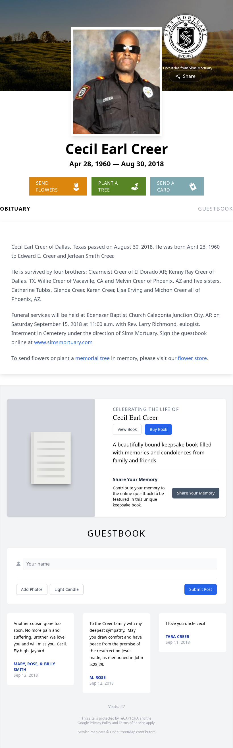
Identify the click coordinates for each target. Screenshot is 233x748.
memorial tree (92, 358)
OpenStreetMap (122, 732)
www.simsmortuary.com (63, 342)
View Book (127, 429)
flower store (192, 358)
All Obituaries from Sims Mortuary (185, 68)
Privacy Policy (100, 722)
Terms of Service (132, 722)
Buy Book (158, 429)
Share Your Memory (196, 493)
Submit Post (200, 589)
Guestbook (215, 208)
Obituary (15, 208)
